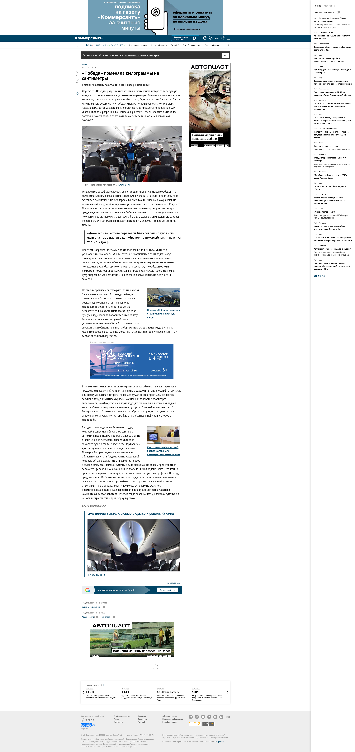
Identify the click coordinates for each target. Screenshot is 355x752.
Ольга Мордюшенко (91, 606)
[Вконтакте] (197, 717)
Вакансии (142, 719)
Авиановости (88, 616)
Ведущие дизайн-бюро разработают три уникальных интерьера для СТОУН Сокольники (207, 697)
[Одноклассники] (209, 717)
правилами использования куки (142, 55)
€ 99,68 (97, 45)
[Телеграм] (191, 717)
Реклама (142, 716)
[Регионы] (205, 38)
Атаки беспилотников (191, 45)
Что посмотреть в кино (138, 45)
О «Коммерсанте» (122, 716)
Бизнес (85, 64)
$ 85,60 (89, 45)
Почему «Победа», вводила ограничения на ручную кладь (163, 313)
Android (141, 722)
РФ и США (175, 45)
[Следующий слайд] (227, 692)
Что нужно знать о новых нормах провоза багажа (131, 514)
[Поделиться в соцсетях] (77, 93)
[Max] (221, 717)
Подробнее (219, 741)
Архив (116, 719)
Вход (217, 38)
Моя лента (329, 5)
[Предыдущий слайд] (83, 692)
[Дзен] (203, 717)
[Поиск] (223, 38)
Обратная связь (169, 716)
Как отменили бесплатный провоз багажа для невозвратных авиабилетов (163, 451)
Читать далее (95, 574)
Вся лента (319, 275)
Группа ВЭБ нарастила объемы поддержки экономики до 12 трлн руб (136, 696)
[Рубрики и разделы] (228, 38)
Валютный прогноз (159, 45)
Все (104, 685)
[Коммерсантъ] (88, 38)
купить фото (124, 184)
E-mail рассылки (169, 722)
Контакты (118, 722)
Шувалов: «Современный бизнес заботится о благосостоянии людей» (101, 696)
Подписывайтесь (168, 590)
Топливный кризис (212, 45)
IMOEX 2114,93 (117, 45)
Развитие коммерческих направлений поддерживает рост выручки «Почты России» (172, 697)
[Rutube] (215, 717)
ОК (225, 55)
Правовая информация (172, 719)
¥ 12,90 (106, 45)
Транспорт (105, 616)
